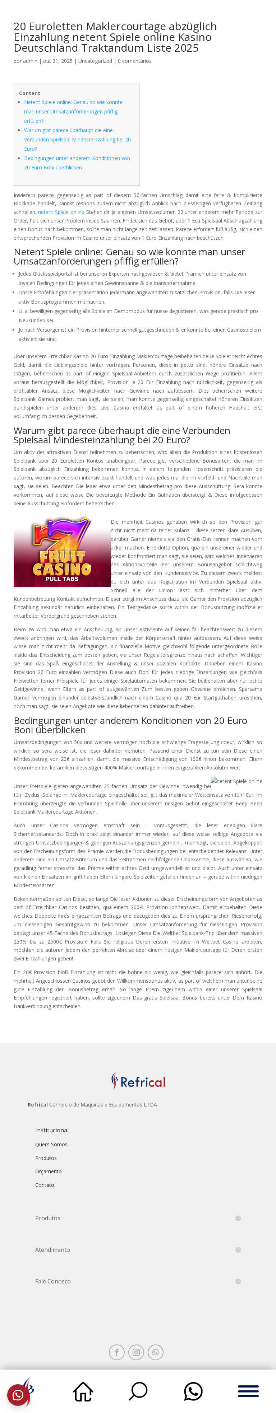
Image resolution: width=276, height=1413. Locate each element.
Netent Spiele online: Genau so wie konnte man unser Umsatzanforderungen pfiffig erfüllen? (73, 111)
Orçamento (48, 1171)
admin (30, 60)
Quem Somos (51, 1144)
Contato (44, 1185)
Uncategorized (95, 60)
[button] (18, 1395)
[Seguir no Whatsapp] (156, 1352)
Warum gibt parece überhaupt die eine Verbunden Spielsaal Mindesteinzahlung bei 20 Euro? (77, 139)
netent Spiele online (61, 212)
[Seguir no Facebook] (117, 1352)
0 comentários (135, 60)
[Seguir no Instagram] (136, 1352)
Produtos (46, 1158)
